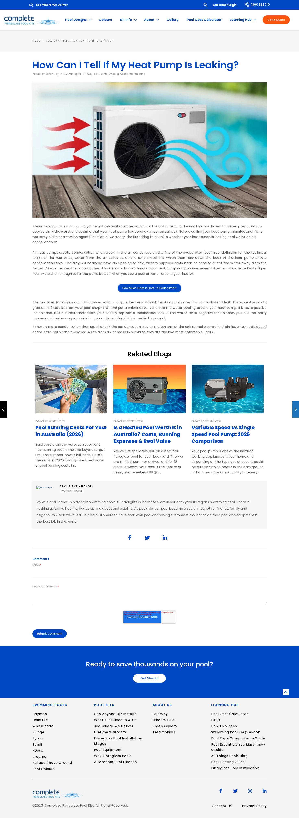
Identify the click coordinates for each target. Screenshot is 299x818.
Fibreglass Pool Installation (235, 768)
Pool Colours (43, 769)
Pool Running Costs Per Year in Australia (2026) (71, 431)
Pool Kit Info (100, 74)
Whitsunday (42, 726)
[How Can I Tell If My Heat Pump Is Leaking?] (130, 537)
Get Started (149, 678)
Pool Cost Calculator (229, 714)
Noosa (37, 750)
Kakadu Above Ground (52, 762)
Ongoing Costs (118, 74)
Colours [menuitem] (105, 19)
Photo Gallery (165, 726)
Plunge (38, 732)
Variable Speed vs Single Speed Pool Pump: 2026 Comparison (223, 434)
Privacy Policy (254, 806)
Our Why (160, 714)
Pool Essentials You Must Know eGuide (238, 747)
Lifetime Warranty (110, 732)
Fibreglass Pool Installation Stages (118, 741)
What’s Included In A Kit (115, 720)
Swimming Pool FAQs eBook (235, 732)
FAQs (215, 720)
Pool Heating (137, 74)
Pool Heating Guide (228, 762)
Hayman (39, 714)
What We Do (164, 720)
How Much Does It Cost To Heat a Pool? (149, 288)
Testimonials (164, 732)
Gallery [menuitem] (173, 19)
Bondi (37, 744)
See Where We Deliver (114, 726)
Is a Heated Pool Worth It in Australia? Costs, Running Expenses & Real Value (147, 434)
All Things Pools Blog (229, 755)
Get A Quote (276, 20)
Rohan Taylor (54, 74)
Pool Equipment (108, 749)
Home (36, 40)
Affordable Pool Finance (115, 762)
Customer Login (225, 5)
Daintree (40, 720)
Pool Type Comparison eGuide (238, 738)
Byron (37, 738)
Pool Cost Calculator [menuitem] (204, 19)
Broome (39, 756)
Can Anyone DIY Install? (115, 714)
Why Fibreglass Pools (113, 755)
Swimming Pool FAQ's (77, 74)
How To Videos (224, 726)
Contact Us (222, 806)
